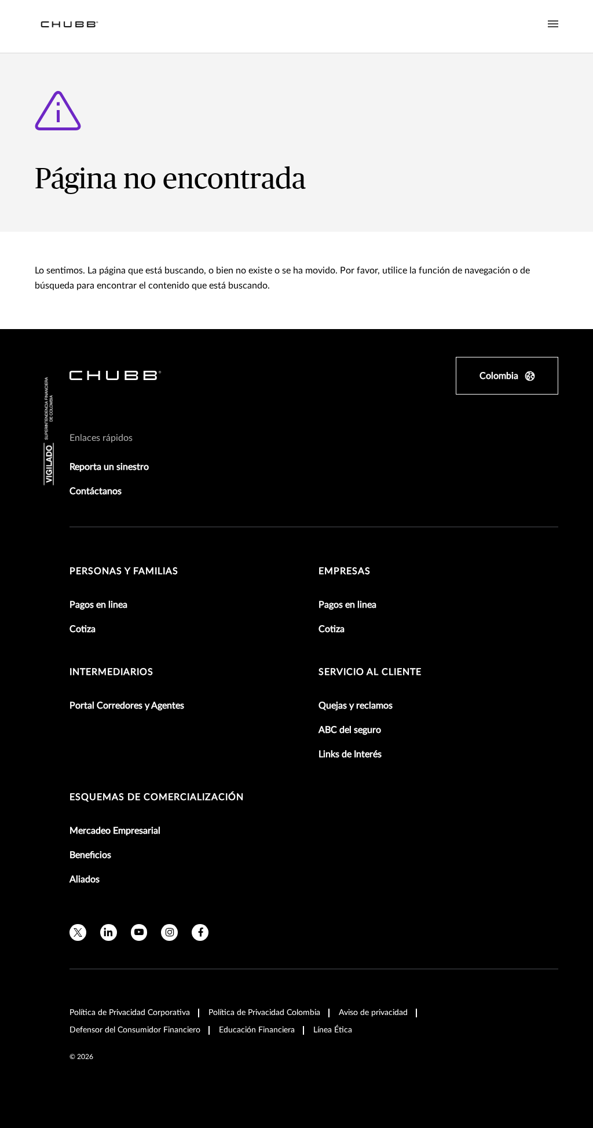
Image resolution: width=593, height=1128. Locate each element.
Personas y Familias (123, 571)
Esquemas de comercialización (156, 797)
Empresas (345, 571)
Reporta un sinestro (109, 467)
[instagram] (169, 932)
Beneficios (90, 855)
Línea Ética (332, 1030)
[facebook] (200, 932)
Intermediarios (111, 672)
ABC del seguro (350, 730)
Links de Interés (350, 754)
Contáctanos (95, 491)
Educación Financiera (257, 1030)
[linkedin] (108, 932)
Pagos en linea (98, 604)
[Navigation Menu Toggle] (553, 24)
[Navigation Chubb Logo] (69, 26)
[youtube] (139, 932)
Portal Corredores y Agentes (126, 705)
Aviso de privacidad (373, 1013)
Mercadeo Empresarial (114, 830)
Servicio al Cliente (370, 672)
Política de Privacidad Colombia (264, 1013)
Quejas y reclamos (356, 705)
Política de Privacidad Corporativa (129, 1013)
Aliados (84, 879)
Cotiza (82, 629)
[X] (77, 932)
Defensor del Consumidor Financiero (134, 1030)
